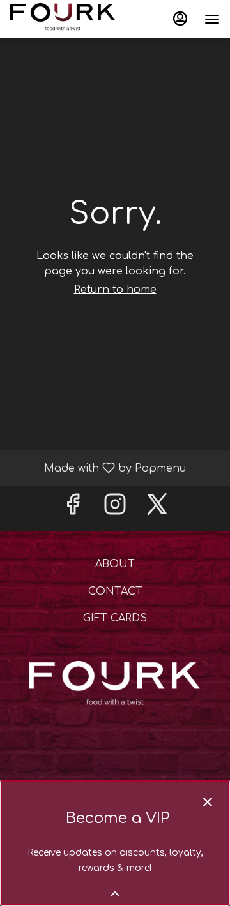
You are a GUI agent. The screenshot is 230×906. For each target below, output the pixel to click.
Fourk (115, 686)
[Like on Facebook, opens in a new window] (72, 508)
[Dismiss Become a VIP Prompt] (207, 802)
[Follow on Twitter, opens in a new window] (157, 508)
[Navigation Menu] (212, 19)
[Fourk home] (67, 19)
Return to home (115, 289)
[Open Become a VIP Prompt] (115, 894)
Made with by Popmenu (98, 467)
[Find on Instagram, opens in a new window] (114, 508)
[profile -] (180, 18)
